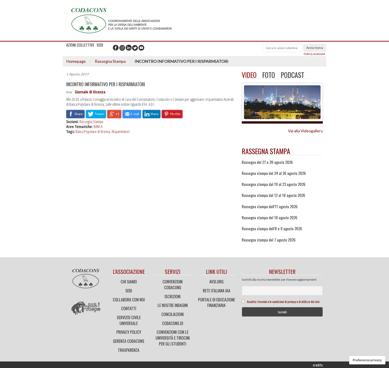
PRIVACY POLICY (128, 332)
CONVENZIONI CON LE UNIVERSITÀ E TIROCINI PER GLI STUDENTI (173, 337)
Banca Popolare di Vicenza (93, 131)
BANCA (98, 126)
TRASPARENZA (128, 350)
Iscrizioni (173, 296)
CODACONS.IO (172, 323)
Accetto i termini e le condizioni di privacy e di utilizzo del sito (283, 301)
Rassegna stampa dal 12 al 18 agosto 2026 (273, 195)
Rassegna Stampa (110, 61)
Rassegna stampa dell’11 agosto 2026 (270, 206)
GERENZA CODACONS (128, 341)
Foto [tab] (268, 75)
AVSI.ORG (216, 281)
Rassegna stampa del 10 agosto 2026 (269, 217)
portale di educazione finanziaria (216, 302)
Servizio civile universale (129, 320)
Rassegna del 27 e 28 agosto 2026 (267, 162)
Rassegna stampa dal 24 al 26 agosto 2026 (274, 173)
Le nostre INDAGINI (173, 305)
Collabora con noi (129, 300)
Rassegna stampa (266, 151)
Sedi (128, 290)
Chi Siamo (129, 281)
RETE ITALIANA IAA (216, 290)
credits (318, 364)
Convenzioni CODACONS (173, 284)
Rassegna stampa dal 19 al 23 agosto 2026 (273, 184)
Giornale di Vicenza (90, 92)
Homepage (76, 61)
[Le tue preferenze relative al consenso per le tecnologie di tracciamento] (367, 360)
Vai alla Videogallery (305, 130)
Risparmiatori (120, 131)
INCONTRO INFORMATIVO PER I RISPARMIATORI (105, 84)
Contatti (128, 308)
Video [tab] (249, 75)
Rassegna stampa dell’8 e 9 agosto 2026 (272, 228)
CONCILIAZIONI (172, 314)
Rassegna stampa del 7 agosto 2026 (269, 240)
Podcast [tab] (292, 75)
